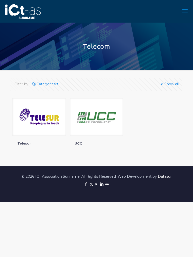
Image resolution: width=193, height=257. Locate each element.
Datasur (165, 176)
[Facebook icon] (86, 184)
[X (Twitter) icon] (91, 184)
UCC (78, 143)
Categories (46, 84)
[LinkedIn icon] (102, 184)
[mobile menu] (185, 11)
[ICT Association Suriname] (23, 11)
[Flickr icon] (107, 184)
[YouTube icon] (97, 184)
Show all (171, 84)
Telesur (24, 143)
